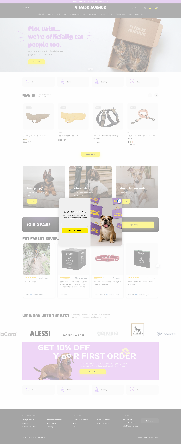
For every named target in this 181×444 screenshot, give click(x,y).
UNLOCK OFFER (75, 230)
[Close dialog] (119, 201)
